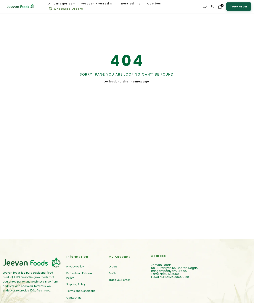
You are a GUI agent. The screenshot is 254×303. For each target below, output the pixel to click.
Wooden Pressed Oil (98, 3)
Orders (113, 266)
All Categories (60, 3)
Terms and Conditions (80, 291)
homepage (140, 81)
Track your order (119, 280)
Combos (154, 3)
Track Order (238, 6)
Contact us (73, 297)
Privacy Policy (75, 266)
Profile (113, 273)
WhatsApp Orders (68, 9)
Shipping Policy (76, 284)
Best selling (131, 3)
